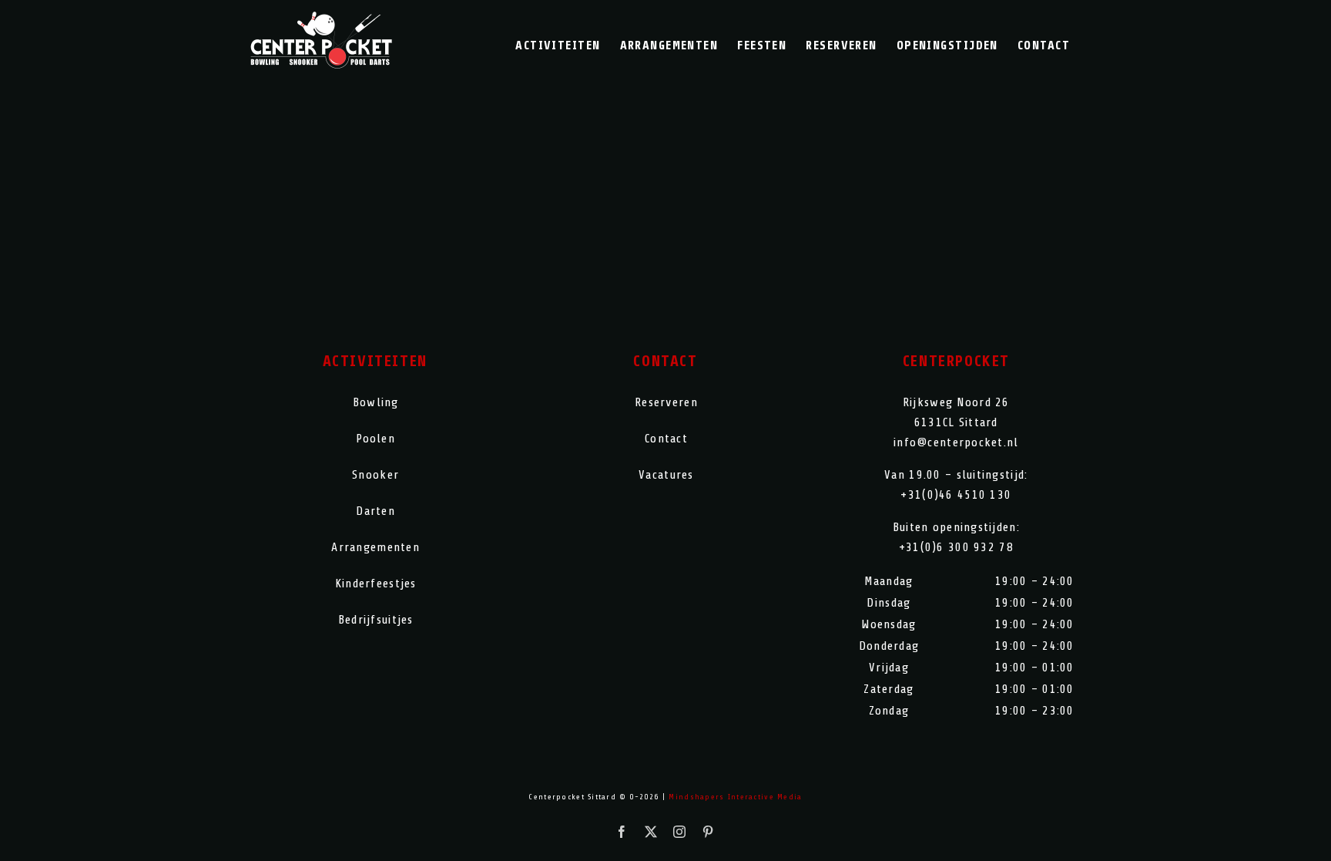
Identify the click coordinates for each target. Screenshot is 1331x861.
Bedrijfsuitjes (376, 620)
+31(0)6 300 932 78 (956, 547)
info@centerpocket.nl (956, 442)
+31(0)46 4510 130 (955, 495)
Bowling (376, 402)
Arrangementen (375, 547)
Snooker (375, 475)
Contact (666, 439)
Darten (375, 511)
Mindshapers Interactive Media (735, 796)
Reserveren (666, 402)
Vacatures (666, 475)
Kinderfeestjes (376, 583)
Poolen (375, 439)
